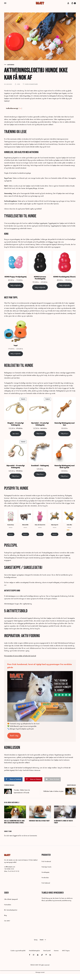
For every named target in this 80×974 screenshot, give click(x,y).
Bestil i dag (14, 736)
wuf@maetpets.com (9, 867)
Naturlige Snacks (46, 867)
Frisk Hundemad (46, 861)
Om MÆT (7, 921)
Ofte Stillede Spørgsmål (11, 899)
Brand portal (46, 950)
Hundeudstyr (45, 877)
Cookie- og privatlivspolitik (18, 950)
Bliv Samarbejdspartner (10, 910)
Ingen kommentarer (31, 84)
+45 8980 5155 (9, 869)
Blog (5, 915)
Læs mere (15, 434)
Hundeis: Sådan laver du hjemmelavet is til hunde (22, 791)
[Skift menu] (5, 3)
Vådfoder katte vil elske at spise (53, 791)
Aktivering (10, 64)
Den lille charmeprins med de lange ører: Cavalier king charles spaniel (14, 822)
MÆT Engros (66, 950)
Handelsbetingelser (34, 950)
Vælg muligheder (15, 285)
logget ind (16, 836)
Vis (20, 108)
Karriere (56, 950)
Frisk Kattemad (46, 883)
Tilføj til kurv (40, 434)
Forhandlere (7, 905)
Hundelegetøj (45, 872)
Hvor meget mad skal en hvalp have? (39, 821)
